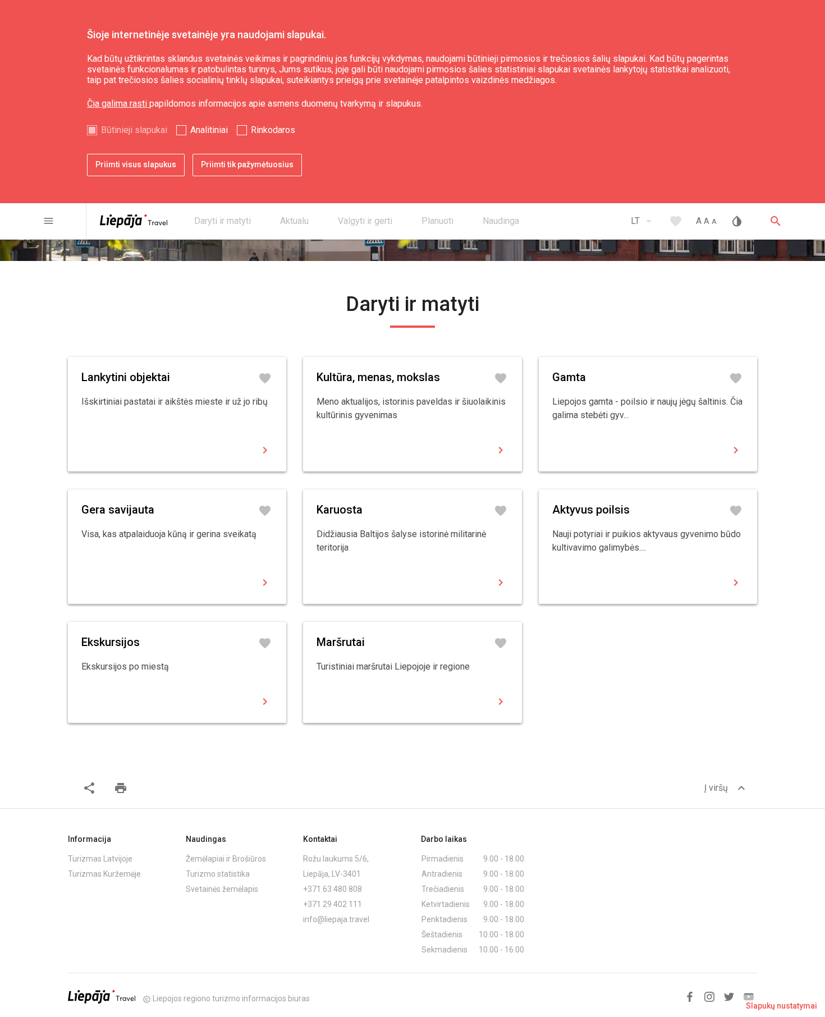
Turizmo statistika (218, 873)
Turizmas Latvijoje (100, 858)
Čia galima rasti (118, 103)
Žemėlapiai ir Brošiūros (226, 858)
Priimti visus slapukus (135, 164)
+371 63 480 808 (332, 889)
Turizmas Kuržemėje (104, 873)
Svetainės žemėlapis (222, 889)
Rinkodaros (273, 130)
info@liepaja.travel (336, 919)
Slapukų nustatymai (781, 1005)
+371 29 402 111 (332, 904)
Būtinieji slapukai (134, 130)
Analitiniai (209, 130)
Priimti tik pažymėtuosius (247, 164)
